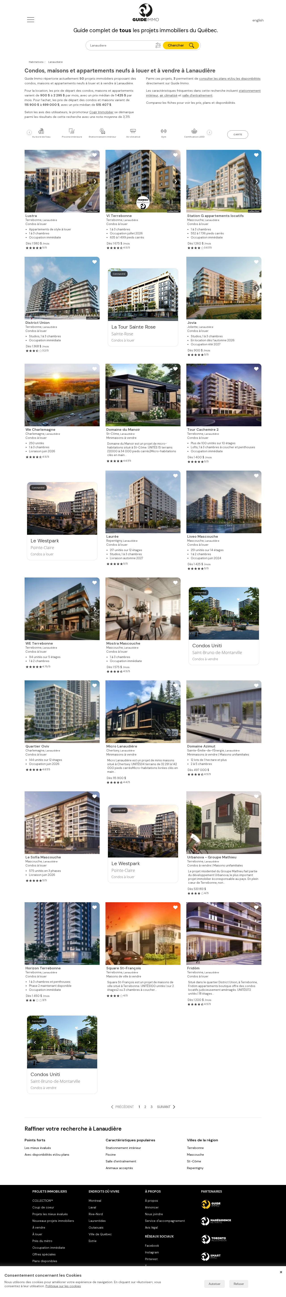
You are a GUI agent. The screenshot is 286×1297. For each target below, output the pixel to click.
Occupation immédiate (48, 1248)
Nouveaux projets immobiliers (53, 1221)
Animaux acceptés (119, 1168)
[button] (158, 45)
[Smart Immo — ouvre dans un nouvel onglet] (227, 1257)
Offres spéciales (44, 1254)
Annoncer (152, 1207)
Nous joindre (154, 1214)
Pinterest (151, 1259)
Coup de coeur (43, 1207)
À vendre (38, 1227)
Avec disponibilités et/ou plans (47, 1155)
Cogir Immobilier (101, 112)
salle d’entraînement (197, 95)
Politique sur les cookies (63, 1286)
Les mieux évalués (38, 1148)
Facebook (152, 1246)
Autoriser (214, 1284)
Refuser (239, 1284)
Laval (92, 1207)
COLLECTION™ (42, 1201)
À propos (151, 1201)
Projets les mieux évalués (50, 1214)
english (258, 20)
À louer (37, 1234)
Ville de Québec (100, 1234)
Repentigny (195, 1168)
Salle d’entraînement (121, 1161)
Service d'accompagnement (165, 1221)
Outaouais (96, 1227)
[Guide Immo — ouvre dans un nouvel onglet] (227, 1204)
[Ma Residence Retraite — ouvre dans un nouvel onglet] (227, 1222)
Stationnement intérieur (123, 1148)
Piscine (111, 1155)
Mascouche (195, 1155)
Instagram (152, 1252)
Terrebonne (195, 1148)
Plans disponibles (44, 1261)
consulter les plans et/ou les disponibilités (230, 78)
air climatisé (168, 95)
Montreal (95, 1201)
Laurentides (97, 1221)
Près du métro (42, 1241)
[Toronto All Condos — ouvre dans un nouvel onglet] (227, 1239)
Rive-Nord (96, 1214)
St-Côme (194, 1161)
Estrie (93, 1241)
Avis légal (151, 1227)
